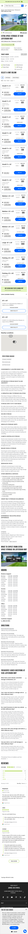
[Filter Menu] (2, 77)
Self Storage (8, 77)
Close (14, 927)
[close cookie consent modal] (26, 910)
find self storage (9, 10)
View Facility (14, 310)
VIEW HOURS (24, 54)
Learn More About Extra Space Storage (13, 892)
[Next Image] (25, 22)
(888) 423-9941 (18, 49)
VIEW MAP (24, 32)
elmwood (17, 10)
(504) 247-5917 (4, 49)
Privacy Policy (13, 919)
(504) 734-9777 (13, 541)
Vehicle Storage (16, 77)
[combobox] (15, 5)
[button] (14, 294)
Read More (14, 861)
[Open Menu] (2, 5)
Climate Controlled (6, 359)
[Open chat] (25, 931)
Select (20, 93)
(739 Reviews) (8, 32)
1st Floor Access (6, 364)
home (2, 10)
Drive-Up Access (6, 361)
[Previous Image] (3, 22)
